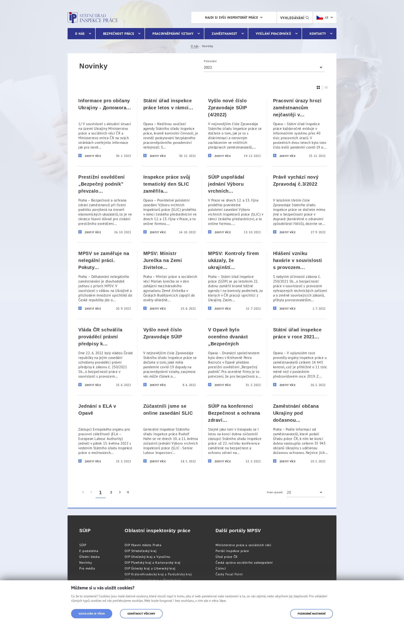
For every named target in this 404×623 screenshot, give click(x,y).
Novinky (85, 562)
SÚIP (82, 545)
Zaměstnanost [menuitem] (224, 34)
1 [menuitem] (100, 492)
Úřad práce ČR (227, 557)
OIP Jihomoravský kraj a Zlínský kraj (153, 580)
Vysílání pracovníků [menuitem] (273, 34)
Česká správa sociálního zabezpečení (244, 562)
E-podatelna (88, 551)
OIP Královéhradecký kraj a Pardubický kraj (158, 574)
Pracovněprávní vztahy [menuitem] (173, 34)
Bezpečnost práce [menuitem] (118, 34)
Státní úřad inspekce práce (93, 17)
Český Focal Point (229, 574)
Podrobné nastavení (311, 613)
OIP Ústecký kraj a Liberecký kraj (150, 568)
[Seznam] (326, 87)
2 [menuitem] (111, 492)
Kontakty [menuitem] (318, 34)
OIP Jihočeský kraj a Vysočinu (147, 557)
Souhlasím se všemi (92, 613)
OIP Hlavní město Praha (143, 545)
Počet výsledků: (275, 492)
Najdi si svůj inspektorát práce (231, 17)
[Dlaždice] (318, 87)
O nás (194, 46)
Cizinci (221, 568)
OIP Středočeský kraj (140, 551)
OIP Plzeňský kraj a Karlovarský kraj (152, 562)
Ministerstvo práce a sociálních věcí (243, 545)
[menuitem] (83, 492)
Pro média (87, 568)
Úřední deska (89, 557)
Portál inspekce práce (232, 551)
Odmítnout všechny (141, 613)
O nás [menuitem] (80, 34)
